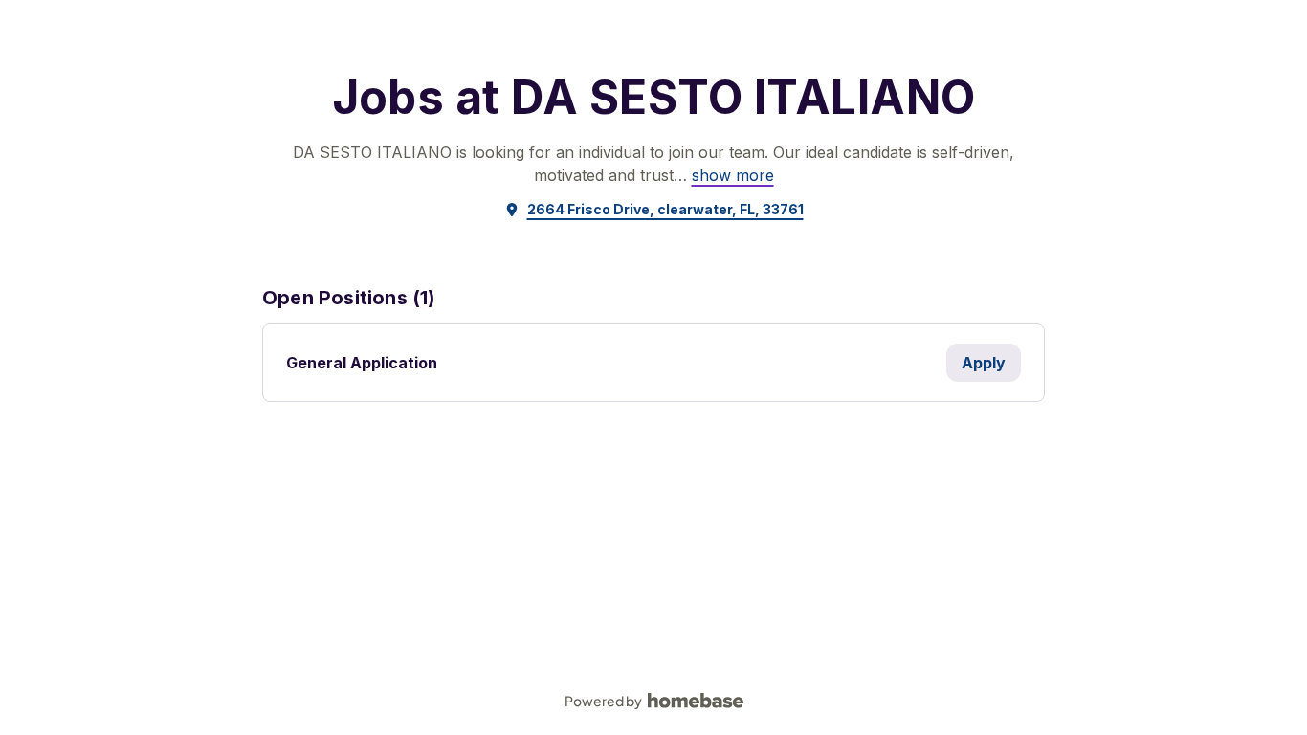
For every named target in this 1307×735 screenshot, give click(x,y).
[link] (733, 175)
